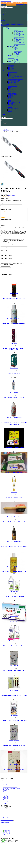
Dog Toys (16, 32)
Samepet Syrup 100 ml (14, 373)
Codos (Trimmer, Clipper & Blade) (15, 79)
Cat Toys (15, 49)
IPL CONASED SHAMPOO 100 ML (14, 398)
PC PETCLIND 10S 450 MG (14, 472)
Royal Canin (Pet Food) (13, 105)
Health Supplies (17, 60)
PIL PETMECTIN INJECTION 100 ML (14, 745)
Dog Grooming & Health (19, 34)
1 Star (2, 260)
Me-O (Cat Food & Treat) (13, 91)
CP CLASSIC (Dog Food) (13, 81)
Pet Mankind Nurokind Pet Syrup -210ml (14, 298)
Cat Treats (16, 48)
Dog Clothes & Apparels (19, 39)
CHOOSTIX (11, 77)
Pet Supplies (5, 27)
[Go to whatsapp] (3, 840)
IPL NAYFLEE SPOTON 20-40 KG (14, 770)
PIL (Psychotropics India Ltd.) (14, 102)
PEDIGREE (10, 97)
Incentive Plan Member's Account (10, 787)
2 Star (2, 258)
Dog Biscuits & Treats (18, 31)
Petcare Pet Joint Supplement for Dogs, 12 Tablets (14, 695)
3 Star (2, 257)
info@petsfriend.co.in (5, 822)
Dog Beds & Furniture (18, 35)
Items (2, 14)
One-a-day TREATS (12, 94)
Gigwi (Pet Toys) (11, 83)
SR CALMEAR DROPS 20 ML (14, 497)
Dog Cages (16, 45)
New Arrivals (6, 112)
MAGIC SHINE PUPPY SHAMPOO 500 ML (14, 323)
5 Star (2, 254)
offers (4, 114)
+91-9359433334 (4, 820)
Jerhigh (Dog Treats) (12, 89)
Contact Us (5, 798)
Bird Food (16, 59)
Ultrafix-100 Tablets (14, 621)
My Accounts (6, 789)
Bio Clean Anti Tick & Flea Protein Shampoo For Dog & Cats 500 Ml (14, 423)
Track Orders (6, 791)
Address (5, 803)
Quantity (2, 213)
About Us (5, 795)
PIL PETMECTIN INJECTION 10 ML (14, 670)
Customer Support (7, 817)
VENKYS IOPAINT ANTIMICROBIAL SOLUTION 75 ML (14, 349)
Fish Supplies (11, 55)
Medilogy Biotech (12, 93)
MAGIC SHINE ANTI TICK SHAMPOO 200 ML (14, 572)
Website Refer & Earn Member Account (11, 788)
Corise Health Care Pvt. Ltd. (14, 80)
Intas (9, 88)
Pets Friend (10, 101)
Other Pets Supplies (12, 61)
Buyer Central (6, 784)
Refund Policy (6, 797)
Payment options (6, 801)
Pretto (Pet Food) (11, 103)
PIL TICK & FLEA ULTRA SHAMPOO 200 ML (14, 720)
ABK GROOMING (12, 72)
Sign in (4, 785)
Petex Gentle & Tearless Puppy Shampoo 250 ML (14, 546)
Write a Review (11, 195)
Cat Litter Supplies (17, 52)
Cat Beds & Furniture (18, 51)
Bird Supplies (11, 58)
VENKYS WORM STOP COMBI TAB (14, 447)
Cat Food (15, 47)
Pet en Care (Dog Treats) (13, 98)
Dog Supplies (11, 28)
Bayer (9, 73)
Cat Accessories (17, 53)
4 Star (2, 255)
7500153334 (10, 820)
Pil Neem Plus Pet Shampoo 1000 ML (14, 596)
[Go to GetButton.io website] (3, 842)
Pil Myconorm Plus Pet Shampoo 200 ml (14, 646)
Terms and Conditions (7, 799)
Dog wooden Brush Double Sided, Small (14, 522)
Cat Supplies (11, 46)
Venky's (10, 110)
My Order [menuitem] (5, 10)
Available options (4, 203)
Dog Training (16, 41)
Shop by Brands (6, 70)
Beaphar (10, 74)
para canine (10, 96)
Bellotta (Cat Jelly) (12, 75)
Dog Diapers (16, 40)
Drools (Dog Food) (12, 82)
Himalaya (10, 87)
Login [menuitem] (4, 12)
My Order (5, 790)
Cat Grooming (16, 54)
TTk (9, 109)
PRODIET (10, 104)
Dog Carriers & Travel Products (20, 42)
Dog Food (16, 30)
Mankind (10, 90)
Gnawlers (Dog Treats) (13, 84)
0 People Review (8, 254)
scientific (10, 107)
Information (5, 794)
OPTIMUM (10, 95)
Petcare (9, 100)
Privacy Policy (6, 796)
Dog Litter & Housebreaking (19, 44)
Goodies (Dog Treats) (12, 86)
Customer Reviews (4, 247)
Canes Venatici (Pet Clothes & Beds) (15, 76)
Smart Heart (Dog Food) (13, 108)
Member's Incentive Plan (6, 1)
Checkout (3, 20)
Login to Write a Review (5, 267)
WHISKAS (10, 111)
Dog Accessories (17, 33)
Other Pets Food (17, 62)
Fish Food (16, 56)
